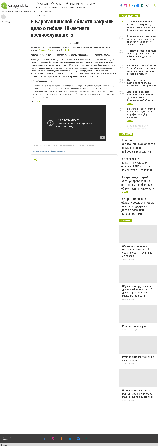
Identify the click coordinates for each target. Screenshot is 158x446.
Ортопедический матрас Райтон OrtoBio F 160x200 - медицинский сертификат (138, 393)
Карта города (81, 7)
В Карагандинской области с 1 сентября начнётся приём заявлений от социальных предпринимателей (141, 69)
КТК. (39, 101)
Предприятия (76, 3)
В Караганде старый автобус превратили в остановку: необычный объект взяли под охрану (138, 182)
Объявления (53, 7)
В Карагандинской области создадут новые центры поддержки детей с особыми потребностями (137, 206)
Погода (72, 7)
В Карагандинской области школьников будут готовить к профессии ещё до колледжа (142, 112)
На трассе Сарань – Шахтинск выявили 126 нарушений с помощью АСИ (141, 83)
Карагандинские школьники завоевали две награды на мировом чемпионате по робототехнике (141, 40)
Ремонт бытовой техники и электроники (138, 358)
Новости (44, 3)
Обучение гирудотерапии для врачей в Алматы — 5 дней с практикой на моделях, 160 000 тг (137, 291)
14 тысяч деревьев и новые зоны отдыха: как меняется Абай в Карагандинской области (141, 54)
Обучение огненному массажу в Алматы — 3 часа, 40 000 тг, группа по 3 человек (137, 251)
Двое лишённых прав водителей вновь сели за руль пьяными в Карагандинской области (140, 96)
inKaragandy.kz (45, 50)
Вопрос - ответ (41, 7)
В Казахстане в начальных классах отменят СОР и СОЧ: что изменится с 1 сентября (137, 164)
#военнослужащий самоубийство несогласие (48, 151)
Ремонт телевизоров (134, 326)
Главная (3, 11)
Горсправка (64, 7)
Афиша (59, 3)
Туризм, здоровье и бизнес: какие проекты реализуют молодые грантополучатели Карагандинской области (141, 25)
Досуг (93, 3)
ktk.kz (67, 50)
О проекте (4, 445)
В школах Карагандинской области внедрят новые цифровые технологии (138, 145)
